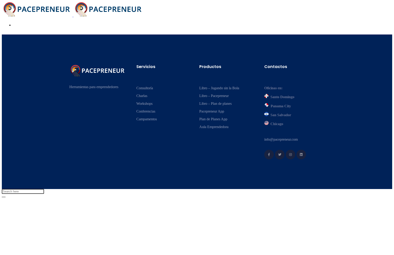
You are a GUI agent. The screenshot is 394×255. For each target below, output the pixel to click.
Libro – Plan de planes (215, 103)
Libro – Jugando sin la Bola (219, 88)
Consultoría (144, 88)
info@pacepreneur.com (281, 139)
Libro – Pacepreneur (214, 96)
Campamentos (146, 119)
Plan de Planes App (213, 119)
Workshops (144, 103)
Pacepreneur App (211, 111)
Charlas (141, 96)
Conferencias (145, 111)
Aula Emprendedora (213, 127)
